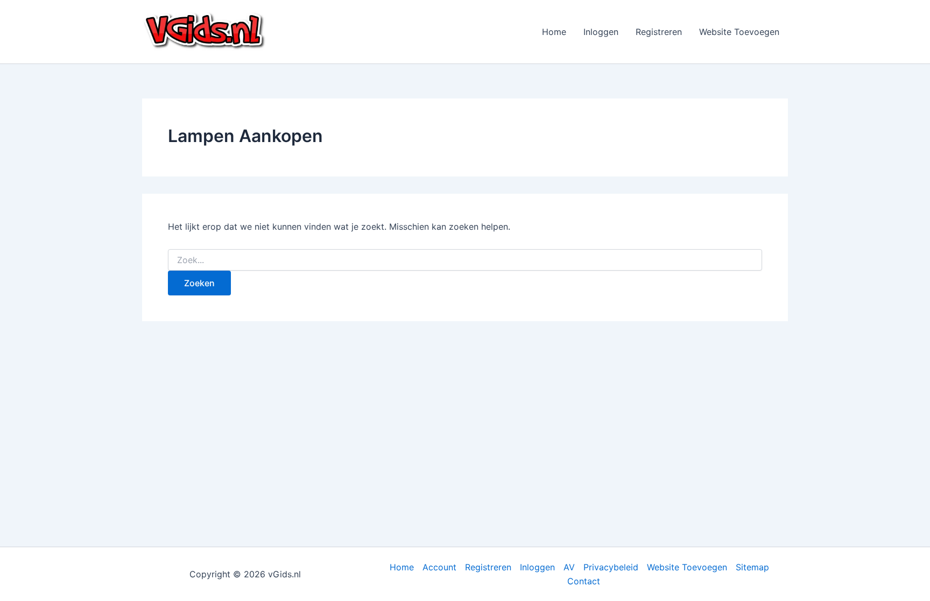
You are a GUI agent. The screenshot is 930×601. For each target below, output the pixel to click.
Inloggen (600, 31)
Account (439, 567)
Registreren (659, 31)
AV (569, 567)
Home (554, 31)
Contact (583, 581)
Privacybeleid (610, 567)
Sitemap (752, 567)
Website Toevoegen (739, 31)
